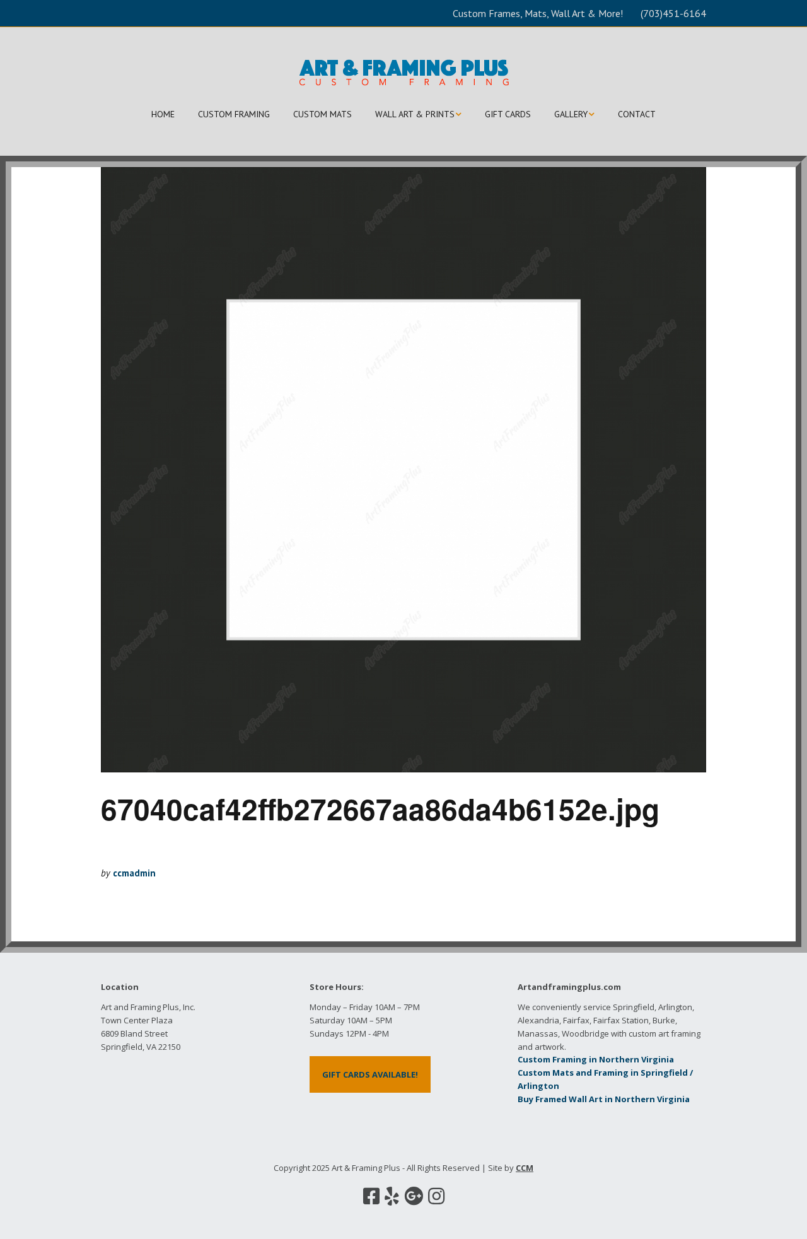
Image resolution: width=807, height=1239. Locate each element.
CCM (524, 1167)
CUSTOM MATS (322, 114)
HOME (163, 114)
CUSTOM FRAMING (234, 114)
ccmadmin (134, 873)
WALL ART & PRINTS (415, 114)
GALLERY (571, 114)
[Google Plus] (413, 1196)
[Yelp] (392, 1196)
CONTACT (637, 114)
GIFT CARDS (508, 114)
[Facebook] (371, 1196)
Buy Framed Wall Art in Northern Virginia (604, 1099)
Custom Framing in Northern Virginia (596, 1059)
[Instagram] (436, 1196)
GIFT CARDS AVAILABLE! (370, 1074)
